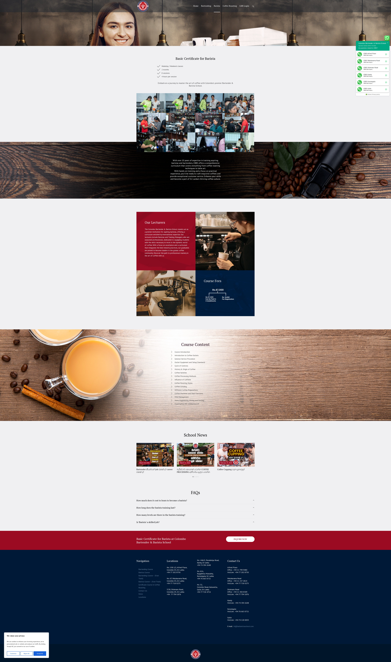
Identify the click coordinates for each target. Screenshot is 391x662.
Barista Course (144, 572)
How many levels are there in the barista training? (160, 514)
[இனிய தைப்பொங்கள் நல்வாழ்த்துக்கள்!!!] (236, 455)
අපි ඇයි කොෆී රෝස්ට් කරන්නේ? (191, 469)
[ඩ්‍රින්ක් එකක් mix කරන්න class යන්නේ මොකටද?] (155, 455)
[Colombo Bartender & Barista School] (195, 654)
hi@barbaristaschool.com (244, 626)
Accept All (40, 653)
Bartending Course (145, 569)
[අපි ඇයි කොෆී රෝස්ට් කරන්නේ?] (195, 455)
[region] (26, 645)
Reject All (26, 653)
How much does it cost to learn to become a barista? (161, 500)
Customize (13, 653)
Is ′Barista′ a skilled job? (147, 522)
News (140, 594)
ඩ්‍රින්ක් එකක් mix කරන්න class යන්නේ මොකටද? (153, 470)
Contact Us (142, 591)
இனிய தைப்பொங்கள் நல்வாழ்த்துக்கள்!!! (234, 469)
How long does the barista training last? (155, 507)
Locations (142, 597)
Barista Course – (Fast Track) (149, 581)
